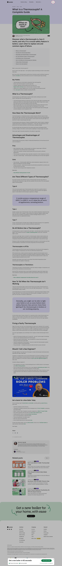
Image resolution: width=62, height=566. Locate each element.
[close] (53, 559)
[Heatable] (10, 2)
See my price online (46, 560)
